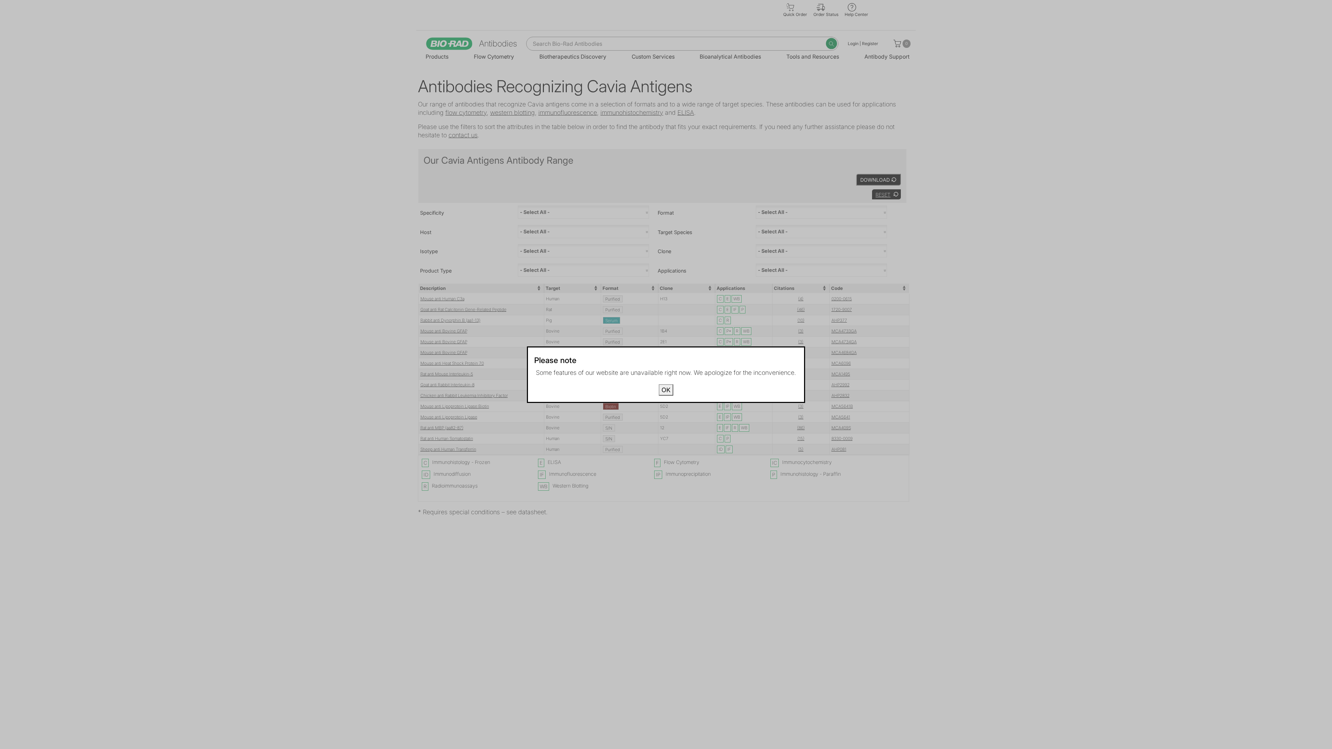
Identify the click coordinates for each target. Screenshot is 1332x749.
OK (666, 390)
